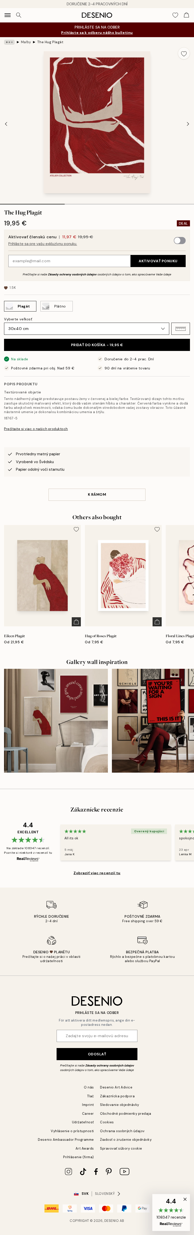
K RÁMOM (97, 494)
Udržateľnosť (83, 1122)
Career (88, 1113)
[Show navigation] (7, 15)
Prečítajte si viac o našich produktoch (36, 429)
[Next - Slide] (188, 124)
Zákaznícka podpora (117, 1096)
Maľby (26, 42)
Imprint (88, 1105)
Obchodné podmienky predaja (125, 1113)
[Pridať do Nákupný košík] (76, 621)
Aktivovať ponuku (158, 261)
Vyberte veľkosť (18, 319)
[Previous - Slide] (6, 124)
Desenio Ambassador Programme (66, 1139)
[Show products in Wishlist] (175, 15)
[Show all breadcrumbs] (9, 42)
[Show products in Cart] (186, 15)
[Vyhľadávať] (18, 15)
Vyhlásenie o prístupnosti (72, 1131)
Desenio (111, 1221)
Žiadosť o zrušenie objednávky (126, 1139)
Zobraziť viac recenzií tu (97, 873)
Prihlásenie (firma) (78, 1157)
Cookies (107, 1122)
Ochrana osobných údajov (122, 1131)
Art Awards (85, 1148)
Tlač (90, 1096)
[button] (180, 329)
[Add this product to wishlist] (184, 53)
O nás (89, 1087)
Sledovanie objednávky (119, 1105)
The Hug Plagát (50, 42)
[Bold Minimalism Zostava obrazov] (56, 721)
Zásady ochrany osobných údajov (72, 274)
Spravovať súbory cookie (121, 1148)
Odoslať (97, 1054)
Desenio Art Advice (116, 1087)
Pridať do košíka (97, 345)
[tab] (32, 202)
